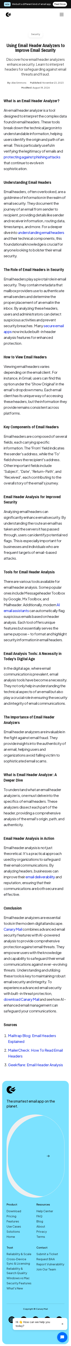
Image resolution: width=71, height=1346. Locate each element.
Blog (39, 1221)
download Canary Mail (21, 999)
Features (13, 1221)
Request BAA (45, 1259)
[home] (8, 14)
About (40, 1226)
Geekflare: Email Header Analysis (35, 1064)
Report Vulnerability (50, 1264)
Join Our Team (46, 1269)
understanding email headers (41, 232)
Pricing (11, 1216)
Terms (40, 1237)
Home (11, 1237)
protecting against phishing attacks (32, 157)
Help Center (44, 1211)
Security (35, 34)
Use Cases (14, 1226)
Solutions (13, 1231)
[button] (61, 14)
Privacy (41, 1231)
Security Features (19, 1283)
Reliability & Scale (19, 1254)
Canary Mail (13, 929)
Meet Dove (60, 4)
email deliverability (40, 876)
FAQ (39, 1216)
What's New (15, 1288)
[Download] (35, 1156)
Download (14, 1211)
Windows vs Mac (18, 1278)
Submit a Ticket (47, 1254)
